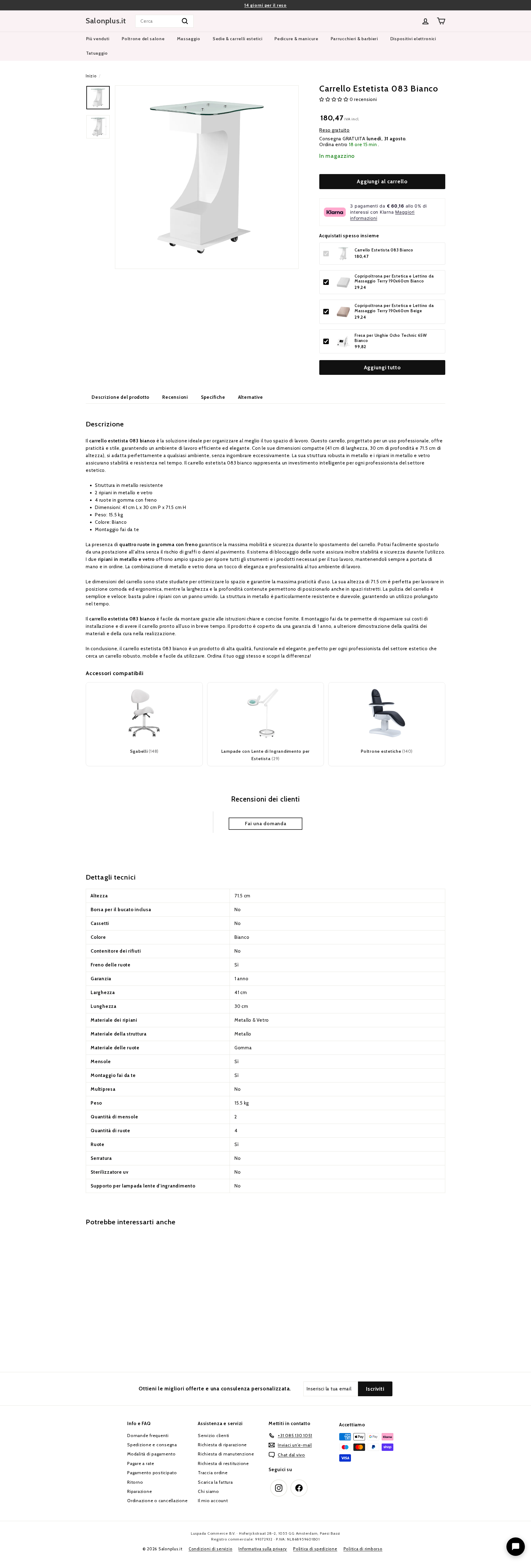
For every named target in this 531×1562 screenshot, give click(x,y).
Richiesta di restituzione (223, 1463)
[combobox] (164, 21)
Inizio (91, 76)
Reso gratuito (334, 130)
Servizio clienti (213, 1435)
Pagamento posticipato (152, 1472)
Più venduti (98, 38)
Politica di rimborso (363, 1548)
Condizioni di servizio (211, 1548)
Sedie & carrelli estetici (237, 38)
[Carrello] (441, 21)
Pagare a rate (140, 1463)
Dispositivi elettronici (413, 38)
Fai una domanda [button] (265, 823)
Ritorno (135, 1482)
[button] (334, 100)
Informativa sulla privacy (262, 1548)
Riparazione (139, 1491)
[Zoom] (206, 177)
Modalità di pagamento (151, 1454)
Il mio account (213, 1500)
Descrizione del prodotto (120, 397)
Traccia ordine (213, 1472)
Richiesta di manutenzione (226, 1454)
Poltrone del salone (143, 38)
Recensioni (175, 397)
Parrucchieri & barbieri (354, 38)
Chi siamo (208, 1491)
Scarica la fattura (215, 1482)
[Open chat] (515, 1546)
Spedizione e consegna (152, 1444)
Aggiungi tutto (382, 368)
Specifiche (213, 397)
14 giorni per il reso (265, 5)
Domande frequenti (148, 1435)
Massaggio (188, 38)
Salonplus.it (106, 21)
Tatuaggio (97, 53)
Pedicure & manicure (296, 38)
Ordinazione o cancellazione (157, 1500)
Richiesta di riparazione (222, 1444)
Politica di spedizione (315, 1548)
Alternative (250, 397)
